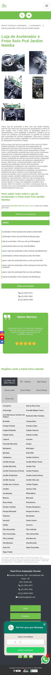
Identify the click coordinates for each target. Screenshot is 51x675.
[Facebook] (25, 656)
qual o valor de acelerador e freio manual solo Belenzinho (24, 251)
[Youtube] (31, 656)
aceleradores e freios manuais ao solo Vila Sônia (21, 256)
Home (25, 608)
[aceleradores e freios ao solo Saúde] (38, 87)
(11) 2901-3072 (16, 206)
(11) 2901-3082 (26, 296)
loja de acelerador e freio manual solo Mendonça (21, 277)
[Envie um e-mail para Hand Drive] (29, 15)
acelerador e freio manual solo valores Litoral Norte (22, 232)
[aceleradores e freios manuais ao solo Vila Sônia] (38, 62)
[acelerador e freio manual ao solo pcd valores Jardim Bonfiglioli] (13, 87)
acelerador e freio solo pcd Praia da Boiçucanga (21, 237)
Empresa (25, 616)
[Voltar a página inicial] (4, 5)
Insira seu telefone (25, 637)
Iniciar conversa (25, 650)
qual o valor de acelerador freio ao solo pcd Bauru (21, 272)
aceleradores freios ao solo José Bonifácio (18, 246)
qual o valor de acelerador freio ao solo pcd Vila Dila (22, 260)
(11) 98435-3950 (26, 300)
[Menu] (46, 5)
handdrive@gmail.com (26, 597)
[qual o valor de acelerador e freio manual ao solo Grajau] (13, 62)
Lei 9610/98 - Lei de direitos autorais (26, 562)
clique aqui (29, 206)
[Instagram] (20, 656)
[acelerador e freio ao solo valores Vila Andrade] (13, 112)
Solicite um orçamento (26, 214)
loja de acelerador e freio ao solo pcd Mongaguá (21, 241)
